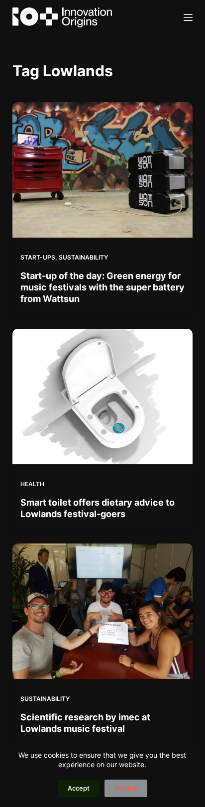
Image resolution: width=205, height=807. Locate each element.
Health (32, 484)
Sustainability (83, 257)
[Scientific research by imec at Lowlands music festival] (102, 611)
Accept (79, 788)
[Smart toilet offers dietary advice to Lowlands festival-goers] (102, 396)
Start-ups (37, 257)
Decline (125, 788)
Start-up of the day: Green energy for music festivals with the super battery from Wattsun (102, 287)
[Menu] (188, 17)
